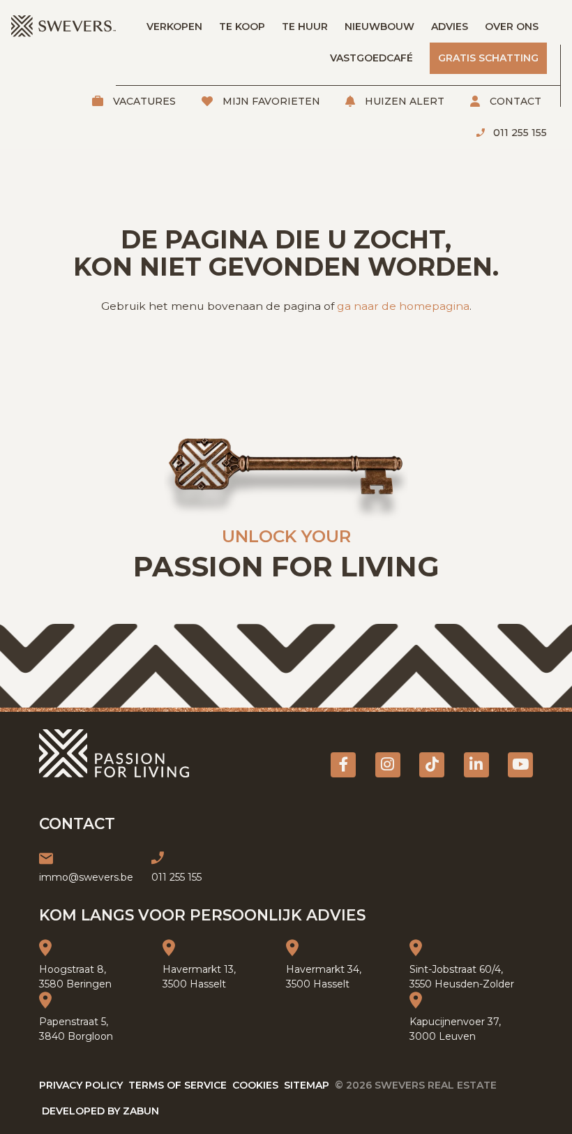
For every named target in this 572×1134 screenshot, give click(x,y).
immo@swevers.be (86, 877)
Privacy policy (81, 1085)
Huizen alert (403, 101)
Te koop (242, 26)
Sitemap (306, 1085)
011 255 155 (518, 132)
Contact (514, 101)
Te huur (305, 26)
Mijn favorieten (270, 101)
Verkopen (174, 26)
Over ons (512, 26)
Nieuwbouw (379, 26)
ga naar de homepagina (403, 306)
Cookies (255, 1085)
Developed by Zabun (100, 1111)
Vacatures (143, 101)
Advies (449, 26)
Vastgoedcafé (371, 58)
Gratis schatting (488, 58)
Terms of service (177, 1085)
